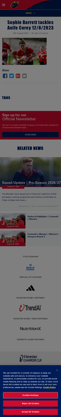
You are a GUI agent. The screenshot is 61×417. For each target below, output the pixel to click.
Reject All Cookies (30, 403)
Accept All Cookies (30, 411)
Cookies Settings (30, 395)
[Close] (57, 370)
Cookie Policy (49, 387)
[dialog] (30, 391)
